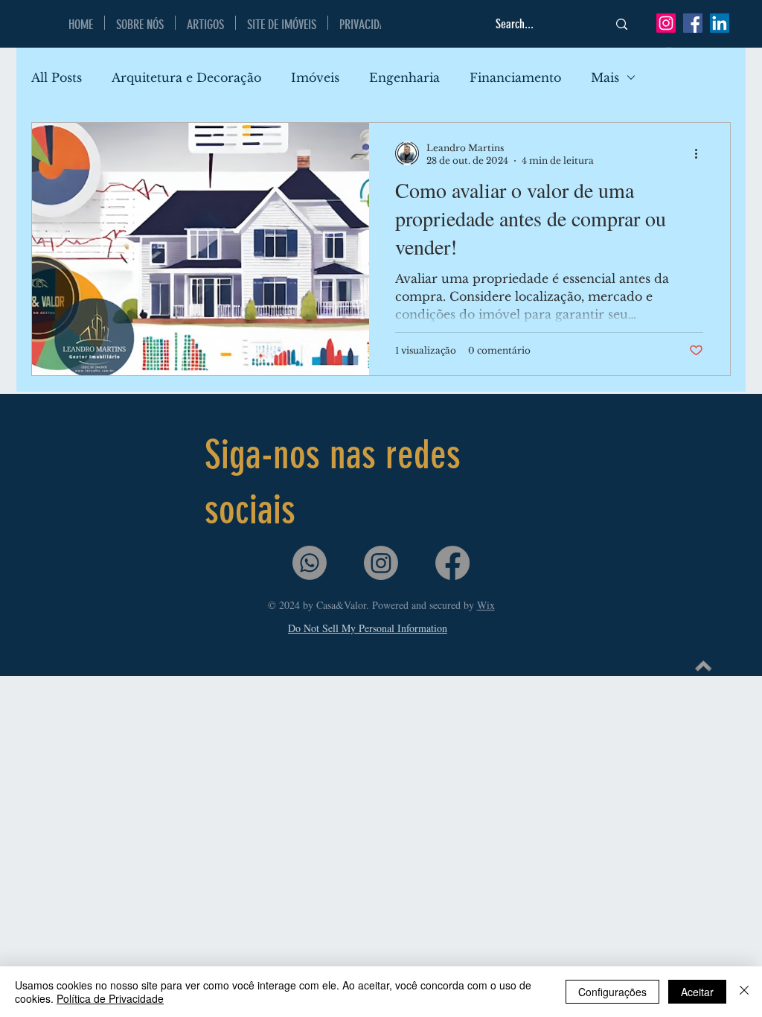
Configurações (612, 991)
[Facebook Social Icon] (692, 23)
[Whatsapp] (309, 563)
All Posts (56, 77)
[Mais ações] (701, 153)
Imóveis (315, 77)
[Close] (744, 991)
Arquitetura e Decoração (186, 77)
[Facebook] (452, 563)
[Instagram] (666, 23)
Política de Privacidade (110, 998)
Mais (605, 77)
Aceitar (697, 991)
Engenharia (404, 77)
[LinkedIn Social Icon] (719, 23)
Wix (486, 605)
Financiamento (515, 77)
